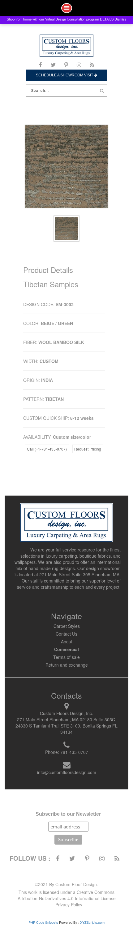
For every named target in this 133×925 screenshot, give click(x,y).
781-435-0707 (74, 752)
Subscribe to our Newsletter (68, 814)
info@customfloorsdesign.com (66, 772)
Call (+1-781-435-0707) (47, 448)
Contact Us (66, 634)
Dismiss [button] (120, 18)
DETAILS (107, 18)
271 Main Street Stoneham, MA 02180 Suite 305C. (66, 719)
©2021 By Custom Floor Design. (66, 884)
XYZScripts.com (92, 922)
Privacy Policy (68, 904)
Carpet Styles (67, 626)
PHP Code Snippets (43, 922)
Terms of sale (66, 657)
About (66, 641)
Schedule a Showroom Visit (65, 75)
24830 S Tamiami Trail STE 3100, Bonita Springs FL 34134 (66, 729)
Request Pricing (87, 448)
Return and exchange (66, 665)
